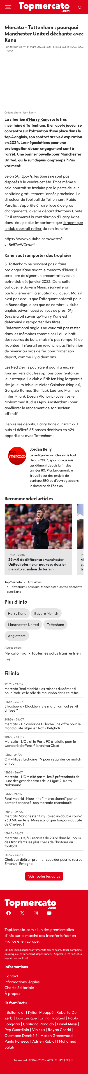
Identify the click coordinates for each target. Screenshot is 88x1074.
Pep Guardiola (17, 1029)
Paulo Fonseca (17, 1041)
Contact (11, 976)
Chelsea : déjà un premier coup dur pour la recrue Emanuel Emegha (44, 861)
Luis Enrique (26, 1018)
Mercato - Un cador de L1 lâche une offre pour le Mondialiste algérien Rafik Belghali (43, 726)
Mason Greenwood (57, 1035)
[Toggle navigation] (8, 7)
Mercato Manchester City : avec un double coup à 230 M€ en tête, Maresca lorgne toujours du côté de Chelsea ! (43, 820)
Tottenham (55, 624)
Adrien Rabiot (44, 1041)
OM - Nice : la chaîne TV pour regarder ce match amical (43, 761)
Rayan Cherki (59, 1029)
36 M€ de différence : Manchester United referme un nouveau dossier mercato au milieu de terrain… (37, 564)
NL (72, 1060)
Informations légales (22, 981)
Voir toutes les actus (44, 876)
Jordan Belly (41, 449)
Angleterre (17, 635)
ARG (50, 1060)
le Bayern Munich (34, 287)
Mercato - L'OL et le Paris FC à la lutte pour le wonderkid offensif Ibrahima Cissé (40, 743)
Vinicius (38, 1029)
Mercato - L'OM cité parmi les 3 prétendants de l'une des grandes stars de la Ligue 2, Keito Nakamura (42, 781)
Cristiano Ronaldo (38, 1023)
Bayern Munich (46, 613)
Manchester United (23, 624)
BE (67, 1060)
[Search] (79, 7)
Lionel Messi (67, 1023)
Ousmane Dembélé (21, 1035)
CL (56, 1060)
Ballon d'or (16, 1012)
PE (61, 1060)
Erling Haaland (52, 1018)
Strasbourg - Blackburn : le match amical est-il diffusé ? (41, 708)
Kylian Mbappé (40, 1012)
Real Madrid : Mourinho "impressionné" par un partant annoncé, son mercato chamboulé (41, 800)
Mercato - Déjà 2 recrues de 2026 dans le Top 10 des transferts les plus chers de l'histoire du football (43, 842)
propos (13, 993)
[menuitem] (79, 7)
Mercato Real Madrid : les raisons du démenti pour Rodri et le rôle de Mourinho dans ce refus (42, 691)
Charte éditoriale (19, 987)
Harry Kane (17, 613)
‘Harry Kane (38, 119)
